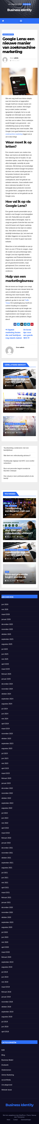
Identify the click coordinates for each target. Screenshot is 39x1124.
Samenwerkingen (26, 1119)
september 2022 (7, 803)
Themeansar (20, 1117)
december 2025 (7, 624)
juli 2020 (5, 932)
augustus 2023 (7, 748)
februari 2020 (6, 957)
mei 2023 (5, 763)
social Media (6, 1080)
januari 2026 (6, 619)
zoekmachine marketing (14, 134)
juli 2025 (5, 649)
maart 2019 (6, 987)
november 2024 (7, 689)
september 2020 (7, 922)
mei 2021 (5, 882)
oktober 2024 (6, 694)
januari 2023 (6, 783)
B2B (7, 376)
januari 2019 (6, 997)
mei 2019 (5, 982)
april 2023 (5, 768)
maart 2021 (6, 892)
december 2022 (7, 788)
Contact (15, 1119)
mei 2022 (5, 823)
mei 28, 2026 (11, 558)
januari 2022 (6, 843)
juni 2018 (5, 1026)
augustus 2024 (7, 704)
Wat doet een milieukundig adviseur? (17, 455)
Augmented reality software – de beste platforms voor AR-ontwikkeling (16, 430)
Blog (10, 527)
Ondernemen (13, 376)
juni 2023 (5, 758)
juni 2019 (5, 977)
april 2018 (5, 1031)
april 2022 (5, 828)
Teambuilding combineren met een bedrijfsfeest (17, 511)
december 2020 (7, 907)
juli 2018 (5, 1022)
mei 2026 (5, 609)
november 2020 (7, 912)
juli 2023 (5, 753)
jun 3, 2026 (11, 514)
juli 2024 (5, 709)
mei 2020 (5, 942)
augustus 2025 (7, 644)
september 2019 (7, 962)
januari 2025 (6, 679)
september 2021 (7, 863)
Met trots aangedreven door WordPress (14, 1115)
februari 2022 (6, 838)
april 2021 (5, 887)
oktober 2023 (6, 738)
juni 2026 (5, 604)
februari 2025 (6, 674)
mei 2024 (5, 719)
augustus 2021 (7, 868)
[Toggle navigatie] (21, 20)
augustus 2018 (7, 1017)
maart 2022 (6, 833)
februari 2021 (6, 897)
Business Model (7, 1060)
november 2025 (7, 629)
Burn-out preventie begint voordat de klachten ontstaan (16, 577)
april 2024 (5, 723)
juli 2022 (5, 813)
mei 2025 (5, 659)
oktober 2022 (6, 798)
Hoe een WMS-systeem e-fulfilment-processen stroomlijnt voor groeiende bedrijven (18, 406)
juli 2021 (5, 873)
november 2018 (7, 1002)
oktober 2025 (6, 634)
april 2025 (5, 664)
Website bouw (7, 1090)
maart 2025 (6, 669)
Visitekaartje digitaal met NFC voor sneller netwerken (17, 382)
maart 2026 (6, 614)
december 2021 (7, 848)
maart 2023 (6, 773)
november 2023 (7, 733)
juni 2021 (5, 877)
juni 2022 (5, 818)
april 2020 (5, 947)
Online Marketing (8, 34)
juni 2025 (5, 654)
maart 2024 (6, 728)
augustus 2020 (7, 927)
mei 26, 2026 (11, 580)
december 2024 (7, 684)
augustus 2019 (7, 967)
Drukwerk (5, 1065)
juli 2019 (5, 972)
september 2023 (7, 743)
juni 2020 (5, 937)
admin (16, 58)
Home (8, 1119)
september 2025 (7, 639)
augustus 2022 (7, 808)
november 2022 (7, 793)
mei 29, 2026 (11, 536)
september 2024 (7, 699)
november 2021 (7, 853)
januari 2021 (6, 902)
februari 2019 (6, 992)
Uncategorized (7, 1085)
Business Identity (19, 10)
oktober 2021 (6, 858)
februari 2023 (6, 778)
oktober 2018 (6, 1007)
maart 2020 (6, 952)
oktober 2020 (6, 917)
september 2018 (7, 1012)
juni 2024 (5, 714)
